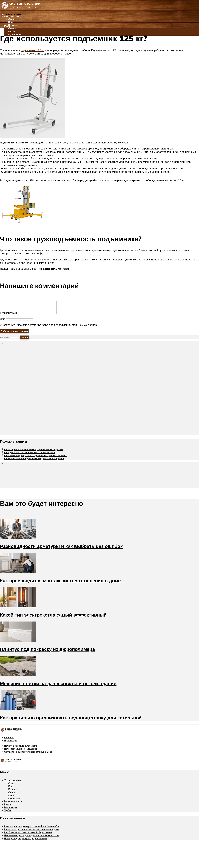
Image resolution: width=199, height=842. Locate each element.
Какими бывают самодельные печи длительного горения (34, 458)
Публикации (10, 740)
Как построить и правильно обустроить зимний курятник (33, 449)
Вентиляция (9, 43)
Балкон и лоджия (13, 801)
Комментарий (8, 313)
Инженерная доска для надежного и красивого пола (31, 835)
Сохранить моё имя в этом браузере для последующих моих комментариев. (50, 324)
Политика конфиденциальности (21, 745)
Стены (12, 28)
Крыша (8, 804)
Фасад (11, 31)
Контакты (9, 737)
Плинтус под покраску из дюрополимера (47, 649)
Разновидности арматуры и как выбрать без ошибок (61, 546)
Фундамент (14, 798)
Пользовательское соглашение (20, 748)
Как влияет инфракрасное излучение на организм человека (35, 455)
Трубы (7, 46)
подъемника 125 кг (32, 50)
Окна (11, 783)
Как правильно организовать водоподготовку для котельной (71, 718)
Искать (24, 337)
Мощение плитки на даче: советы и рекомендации (58, 683)
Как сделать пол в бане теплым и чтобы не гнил (29, 452)
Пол (10, 22)
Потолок (13, 25)
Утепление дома (12, 780)
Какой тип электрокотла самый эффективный (53, 615)
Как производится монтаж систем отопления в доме (60, 580)
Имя (2, 319)
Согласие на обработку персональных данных (28, 751)
